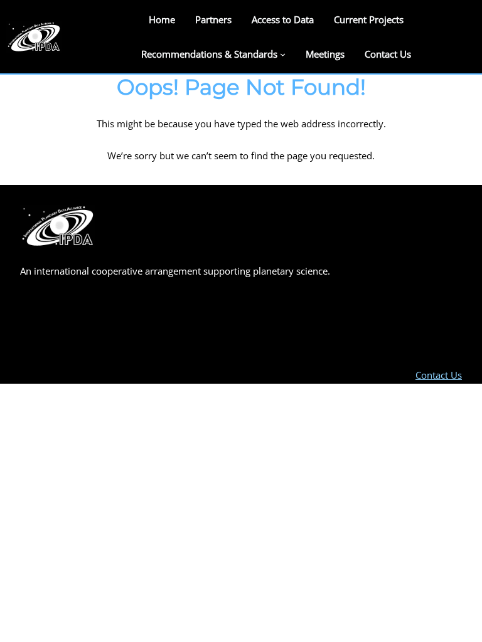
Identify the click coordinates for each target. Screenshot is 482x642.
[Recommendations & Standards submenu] (283, 53)
